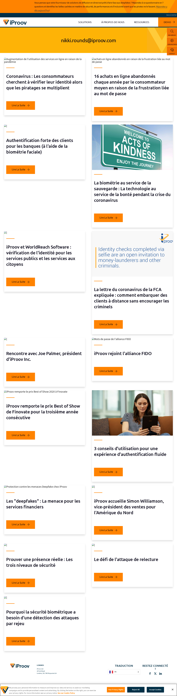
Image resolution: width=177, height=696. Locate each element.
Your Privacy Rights (115, 689)
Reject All (136, 689)
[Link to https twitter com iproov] (155, 673)
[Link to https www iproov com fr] (15, 20)
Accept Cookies (155, 689)
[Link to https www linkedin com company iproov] (160, 673)
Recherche (172, 35)
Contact (172, 54)
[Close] (173, 689)
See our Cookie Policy (66, 693)
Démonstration (172, 44)
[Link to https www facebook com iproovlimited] (150, 673)
